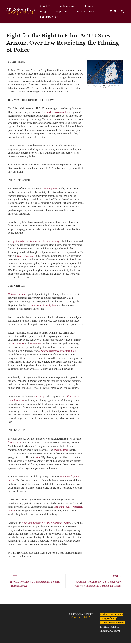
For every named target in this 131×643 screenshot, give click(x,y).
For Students (48, 16)
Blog (43, 11)
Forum (89, 5)
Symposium (61, 11)
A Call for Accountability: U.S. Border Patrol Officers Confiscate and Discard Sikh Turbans (98, 581)
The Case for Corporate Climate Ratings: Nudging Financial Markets (35, 581)
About (44, 5)
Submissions (84, 11)
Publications (66, 5)
